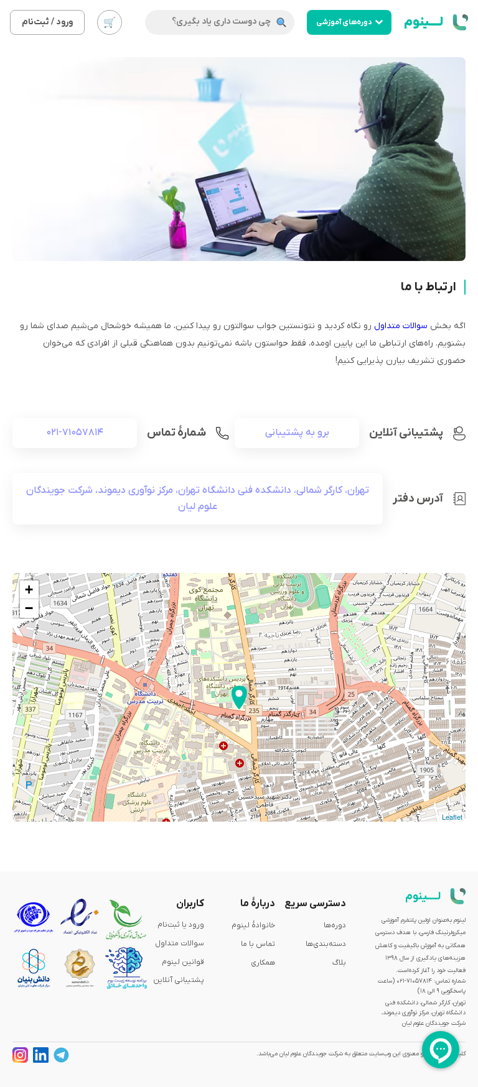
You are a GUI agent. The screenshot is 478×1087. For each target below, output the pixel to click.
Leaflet (452, 817)
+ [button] (29, 589)
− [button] (29, 608)
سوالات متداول (401, 326)
